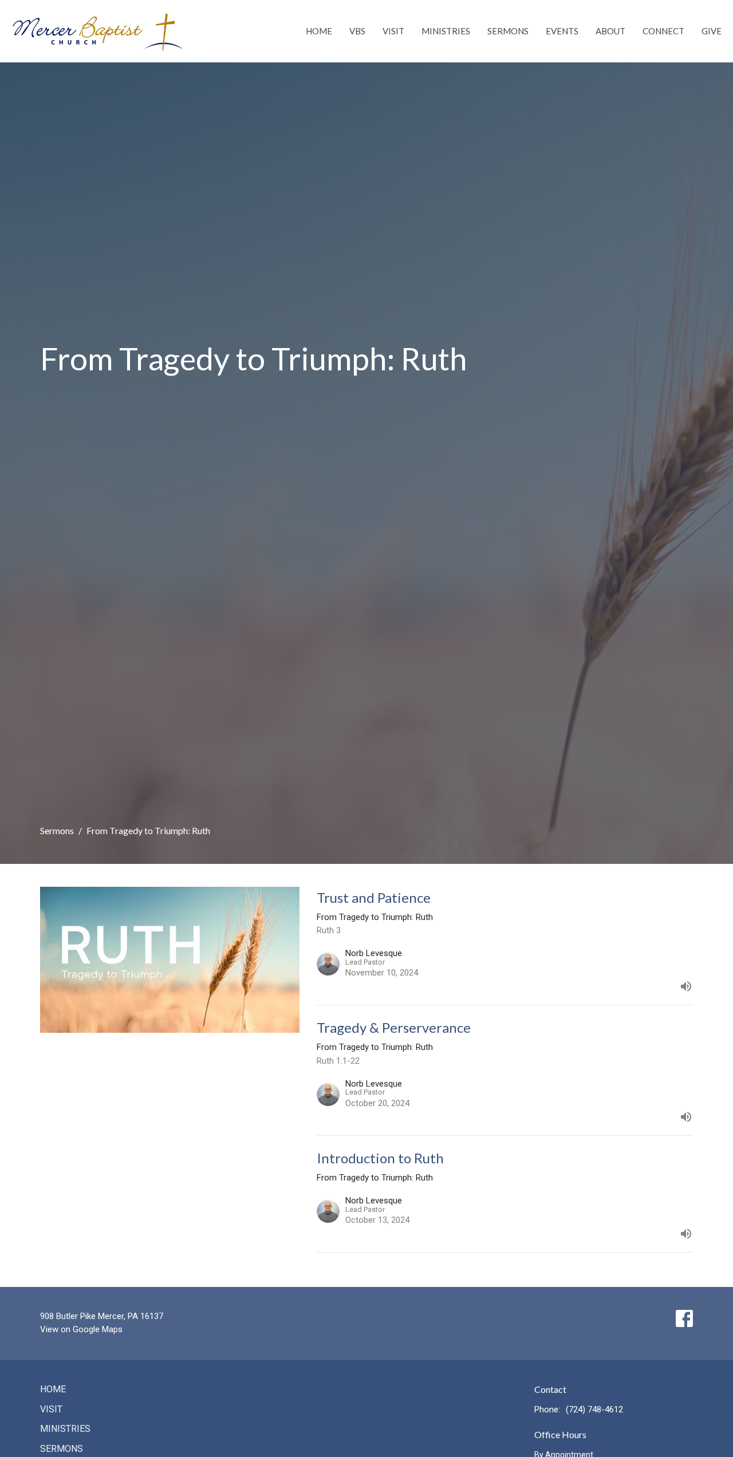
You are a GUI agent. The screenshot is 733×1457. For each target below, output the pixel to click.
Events (562, 31)
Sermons (508, 31)
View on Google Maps (81, 1329)
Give (712, 31)
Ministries (445, 31)
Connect (663, 31)
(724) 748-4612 (594, 1409)
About (610, 31)
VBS (357, 31)
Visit (393, 31)
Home (319, 31)
